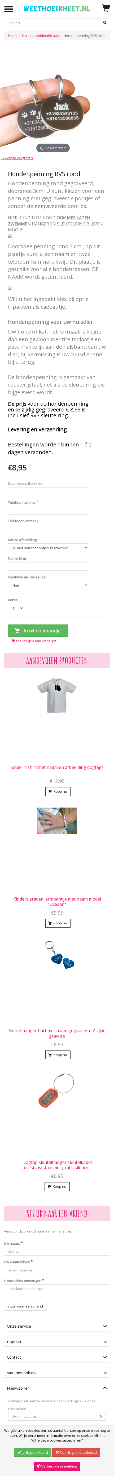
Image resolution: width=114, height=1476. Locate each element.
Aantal (13, 599)
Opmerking (17, 558)
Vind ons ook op (21, 1372)
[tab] (57, 1326)
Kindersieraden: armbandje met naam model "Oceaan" (57, 901)
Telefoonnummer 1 (23, 502)
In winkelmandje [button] (41, 630)
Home (12, 35)
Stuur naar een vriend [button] (25, 1306)
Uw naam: (12, 1243)
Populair (14, 1341)
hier (103, 1435)
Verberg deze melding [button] (59, 1466)
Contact (14, 1357)
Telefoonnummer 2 (23, 520)
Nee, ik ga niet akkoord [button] (78, 1452)
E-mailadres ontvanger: (23, 1280)
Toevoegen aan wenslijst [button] (35, 641)
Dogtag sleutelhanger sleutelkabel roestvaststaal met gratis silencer (57, 1165)
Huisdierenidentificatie (40, 35)
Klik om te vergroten (17, 158)
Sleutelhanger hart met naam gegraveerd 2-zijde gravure (57, 1033)
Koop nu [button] (60, 791)
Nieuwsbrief (18, 1388)
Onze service (19, 1326)
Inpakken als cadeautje (27, 577)
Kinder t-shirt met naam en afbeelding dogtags (57, 767)
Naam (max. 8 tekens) (25, 483)
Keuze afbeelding (22, 539)
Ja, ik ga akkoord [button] (34, 1452)
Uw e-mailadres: (17, 1262)
